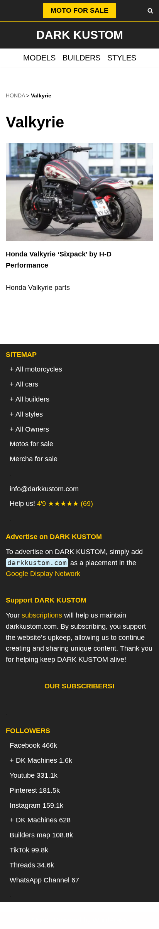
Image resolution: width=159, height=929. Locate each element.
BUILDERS (81, 58)
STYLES (121, 58)
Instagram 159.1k (36, 805)
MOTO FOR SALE (79, 10)
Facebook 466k (33, 745)
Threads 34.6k (32, 865)
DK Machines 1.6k (44, 760)
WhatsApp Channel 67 (44, 880)
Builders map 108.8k (41, 835)
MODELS (39, 58)
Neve (40, 920)
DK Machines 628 (43, 820)
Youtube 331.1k (34, 775)
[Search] (150, 10)
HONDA (15, 95)
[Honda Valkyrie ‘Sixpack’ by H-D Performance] (79, 192)
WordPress (110, 920)
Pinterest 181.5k (35, 790)
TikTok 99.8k (29, 850)
